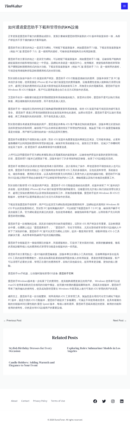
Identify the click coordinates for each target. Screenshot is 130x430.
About (14, 400)
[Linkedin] (122, 401)
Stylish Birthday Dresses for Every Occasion (30, 349)
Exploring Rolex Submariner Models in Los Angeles (93, 349)
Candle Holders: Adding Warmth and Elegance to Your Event (32, 363)
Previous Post (12, 320)
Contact (25, 400)
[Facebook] (95, 401)
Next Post (120, 320)
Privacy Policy (40, 400)
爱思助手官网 (66, 273)
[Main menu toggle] (124, 6)
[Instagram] (113, 401)
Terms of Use (58, 400)
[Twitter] (104, 401)
